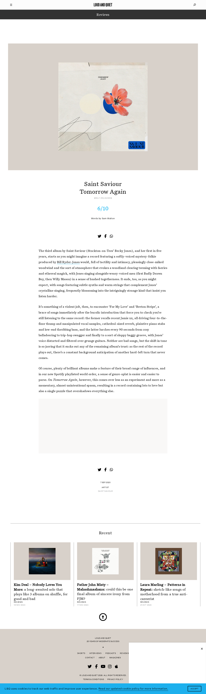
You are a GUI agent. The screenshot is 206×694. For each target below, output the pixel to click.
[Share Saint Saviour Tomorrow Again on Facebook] (105, 236)
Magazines (115, 657)
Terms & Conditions (93, 679)
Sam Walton (108, 218)
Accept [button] (194, 689)
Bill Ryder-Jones (68, 262)
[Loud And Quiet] (103, 5)
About (102, 657)
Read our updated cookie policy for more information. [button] (133, 688)
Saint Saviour (105, 491)
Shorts (81, 653)
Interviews (95, 653)
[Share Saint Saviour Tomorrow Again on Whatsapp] (111, 236)
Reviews (124, 653)
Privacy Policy (115, 679)
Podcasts (110, 653)
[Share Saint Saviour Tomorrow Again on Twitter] (99, 236)
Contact (90, 657)
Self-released (103, 198)
